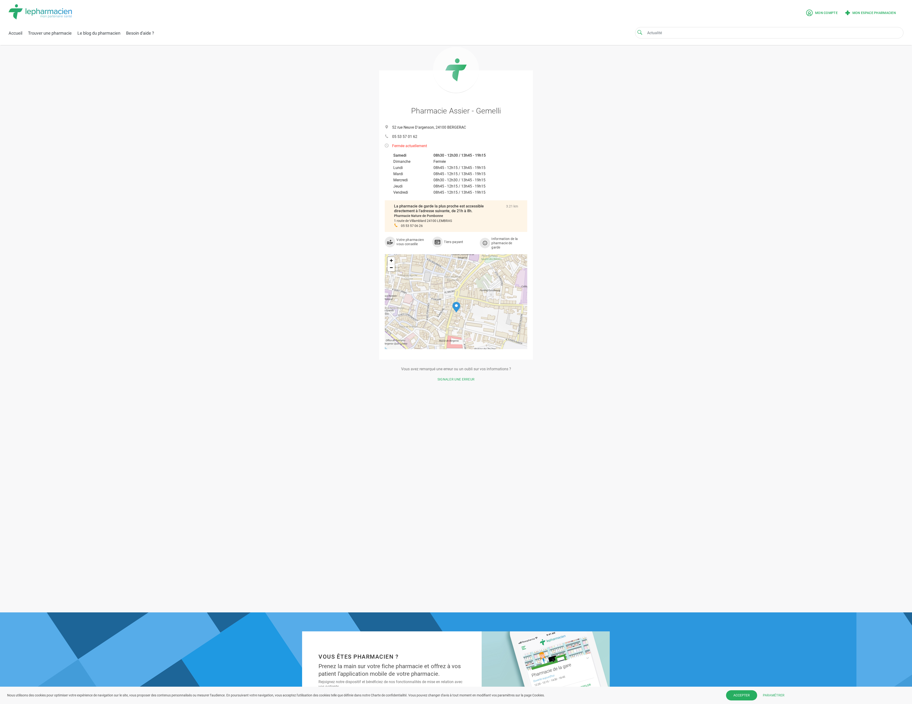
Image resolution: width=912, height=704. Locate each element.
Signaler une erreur (456, 379)
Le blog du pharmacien (98, 33)
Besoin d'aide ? (140, 33)
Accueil (15, 33)
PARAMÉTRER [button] (774, 695)
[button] (456, 307)
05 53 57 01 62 (404, 136)
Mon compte (826, 13)
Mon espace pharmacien (874, 13)
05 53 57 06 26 (412, 226)
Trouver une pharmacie (50, 33)
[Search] (639, 32)
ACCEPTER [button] (741, 695)
